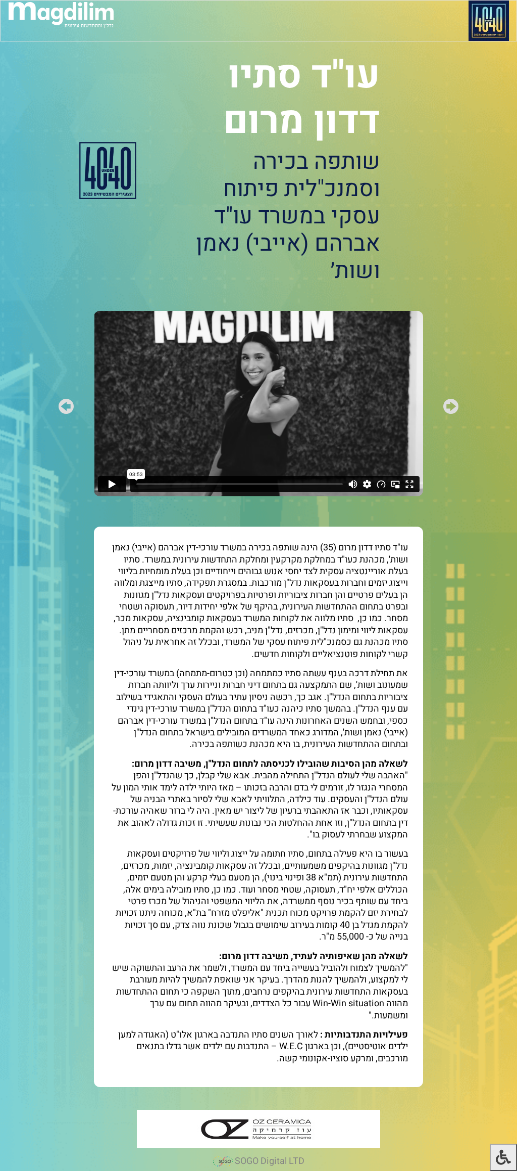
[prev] (450, 408)
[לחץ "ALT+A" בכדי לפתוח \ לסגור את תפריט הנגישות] (503, 1157)
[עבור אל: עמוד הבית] (61, 14)
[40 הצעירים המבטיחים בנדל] (489, 20)
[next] (66, 408)
